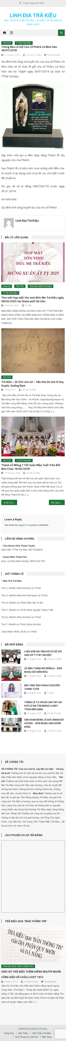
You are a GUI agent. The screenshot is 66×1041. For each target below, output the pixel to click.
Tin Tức (7, 43)
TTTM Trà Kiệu (23, 43)
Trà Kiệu (28, 305)
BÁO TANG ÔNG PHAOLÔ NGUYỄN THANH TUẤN (42, 687)
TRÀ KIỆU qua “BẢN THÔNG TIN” (26, 921)
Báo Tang (46, 1037)
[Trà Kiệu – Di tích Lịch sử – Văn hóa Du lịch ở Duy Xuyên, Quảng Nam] (33, 350)
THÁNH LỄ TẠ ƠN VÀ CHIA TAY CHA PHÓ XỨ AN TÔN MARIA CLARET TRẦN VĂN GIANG (43, 705)
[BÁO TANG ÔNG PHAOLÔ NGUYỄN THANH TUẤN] (11, 690)
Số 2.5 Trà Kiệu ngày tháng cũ (11, 502)
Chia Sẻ (6, 286)
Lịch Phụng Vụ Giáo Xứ (26, 1037)
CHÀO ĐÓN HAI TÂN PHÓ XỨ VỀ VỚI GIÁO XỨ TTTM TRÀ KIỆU (43, 653)
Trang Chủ (9, 1033)
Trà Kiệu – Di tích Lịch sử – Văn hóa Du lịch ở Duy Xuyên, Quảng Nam (32, 384)
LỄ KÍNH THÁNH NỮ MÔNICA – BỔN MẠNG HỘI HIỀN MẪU (43, 670)
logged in (23, 525)
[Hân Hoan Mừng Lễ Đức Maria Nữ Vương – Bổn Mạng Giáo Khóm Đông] (11, 725)
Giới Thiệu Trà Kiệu (41, 1033)
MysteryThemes (39, 1028)
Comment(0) (53, 54)
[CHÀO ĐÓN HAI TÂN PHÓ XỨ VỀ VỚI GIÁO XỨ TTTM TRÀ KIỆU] (11, 656)
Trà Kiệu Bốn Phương (40, 286)
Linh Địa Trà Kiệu (33, 15)
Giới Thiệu (23, 1033)
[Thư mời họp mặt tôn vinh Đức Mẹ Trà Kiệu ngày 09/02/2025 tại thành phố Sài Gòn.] (33, 262)
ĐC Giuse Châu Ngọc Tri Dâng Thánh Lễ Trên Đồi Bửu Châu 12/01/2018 (58, 502)
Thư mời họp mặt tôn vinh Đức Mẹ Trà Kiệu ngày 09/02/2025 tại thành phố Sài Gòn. (32, 299)
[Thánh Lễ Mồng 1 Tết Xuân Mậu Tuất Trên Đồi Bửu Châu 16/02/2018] (33, 436)
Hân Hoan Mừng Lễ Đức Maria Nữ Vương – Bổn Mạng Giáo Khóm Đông (44, 723)
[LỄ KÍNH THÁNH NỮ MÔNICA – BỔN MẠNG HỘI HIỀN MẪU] (11, 673)
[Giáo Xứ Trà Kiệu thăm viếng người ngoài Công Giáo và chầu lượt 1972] (33, 944)
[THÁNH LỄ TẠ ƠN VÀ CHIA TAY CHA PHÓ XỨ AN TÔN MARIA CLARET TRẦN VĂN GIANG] (11, 707)
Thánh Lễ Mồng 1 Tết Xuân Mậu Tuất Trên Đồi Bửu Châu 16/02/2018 (30, 467)
